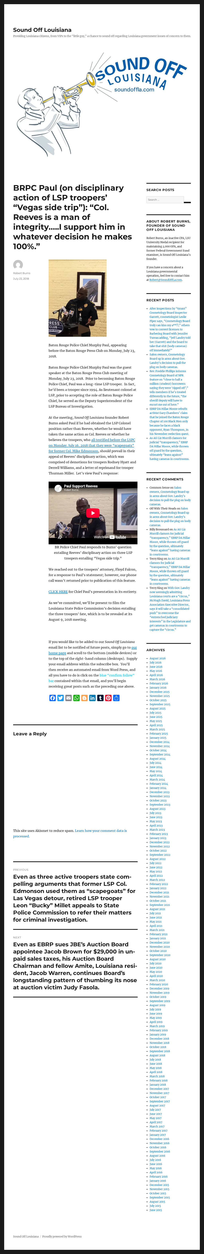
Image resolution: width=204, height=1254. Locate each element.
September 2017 (160, 1101)
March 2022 (157, 880)
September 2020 (160, 955)
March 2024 (157, 779)
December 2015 (159, 1185)
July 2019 (155, 1009)
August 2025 (158, 708)
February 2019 (159, 1030)
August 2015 (157, 1201)
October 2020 (158, 951)
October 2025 (158, 700)
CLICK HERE (58, 592)
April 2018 (156, 1072)
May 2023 (156, 821)
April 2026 (156, 675)
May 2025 (156, 721)
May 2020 (156, 972)
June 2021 (156, 917)
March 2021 (157, 930)
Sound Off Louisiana (42, 29)
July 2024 (155, 763)
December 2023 (159, 792)
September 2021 (160, 905)
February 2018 (159, 1080)
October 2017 (158, 1097)
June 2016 (156, 1164)
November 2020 (160, 947)
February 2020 (159, 984)
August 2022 (158, 859)
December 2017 (159, 1089)
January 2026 (158, 687)
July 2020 (155, 963)
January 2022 (158, 888)
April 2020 (156, 976)
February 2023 (159, 834)
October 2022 (158, 850)
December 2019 (159, 988)
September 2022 (160, 855)
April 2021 (156, 926)
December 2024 (160, 742)
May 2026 (156, 671)
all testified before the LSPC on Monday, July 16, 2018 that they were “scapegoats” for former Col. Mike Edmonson (92, 445)
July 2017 (155, 1110)
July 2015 (155, 1206)
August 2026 (158, 658)
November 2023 (160, 796)
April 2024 (156, 775)
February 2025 (159, 733)
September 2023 (160, 804)
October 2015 (158, 1193)
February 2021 (159, 934)
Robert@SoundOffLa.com (165, 280)
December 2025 (160, 692)
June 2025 (156, 717)
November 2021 (159, 896)
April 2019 (156, 1022)
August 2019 (157, 1005)
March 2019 (157, 1026)
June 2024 (156, 767)
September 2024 (160, 754)
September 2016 (160, 1151)
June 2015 (156, 1210)
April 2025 (156, 725)
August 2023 (157, 809)
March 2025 (157, 729)
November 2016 (160, 1143)
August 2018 (157, 1055)
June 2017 (156, 1114)
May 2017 (156, 1118)
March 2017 (157, 1126)
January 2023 (158, 838)
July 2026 (156, 662)
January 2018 (158, 1084)
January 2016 (158, 1181)
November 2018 (159, 1043)
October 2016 (158, 1147)
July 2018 (155, 1059)
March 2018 (157, 1076)
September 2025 (160, 704)
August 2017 (157, 1105)
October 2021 (158, 901)
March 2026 (157, 679)
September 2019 (160, 1001)
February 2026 (159, 683)
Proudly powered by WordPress (62, 1236)
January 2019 (158, 1034)
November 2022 (160, 846)
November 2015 (159, 1189)
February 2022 (159, 884)
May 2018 (156, 1068)
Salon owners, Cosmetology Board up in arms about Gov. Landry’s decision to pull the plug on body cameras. (170, 496)
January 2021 (158, 938)
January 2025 (158, 738)
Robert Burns (21, 273)
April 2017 (156, 1122)
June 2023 (156, 817)
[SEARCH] (187, 202)
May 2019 (156, 1018)
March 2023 (157, 829)
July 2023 (155, 813)
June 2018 (156, 1064)
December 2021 (159, 892)
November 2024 (160, 746)
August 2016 (157, 1155)
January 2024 (158, 788)
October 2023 (158, 800)
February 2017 (159, 1130)
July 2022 (155, 863)
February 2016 (159, 1176)
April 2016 (156, 1172)
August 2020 (158, 959)
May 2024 (156, 771)
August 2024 (158, 758)
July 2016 (155, 1160)
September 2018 (160, 1051)
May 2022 (156, 871)
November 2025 (160, 696)
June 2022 (156, 867)
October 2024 (158, 750)
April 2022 (156, 875)
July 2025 (155, 712)
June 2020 (156, 967)
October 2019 (158, 997)
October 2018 (158, 1047)
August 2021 (157, 909)
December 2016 (159, 1139)
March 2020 (157, 980)
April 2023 (156, 825)
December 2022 (160, 842)
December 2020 (160, 942)
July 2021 (155, 913)
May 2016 (156, 1168)
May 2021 (156, 921)
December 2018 (159, 1038)
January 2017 (158, 1135)
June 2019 (156, 1013)
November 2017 (159, 1093)
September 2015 (160, 1197)
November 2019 (160, 992)
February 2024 (159, 784)
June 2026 (156, 666)
